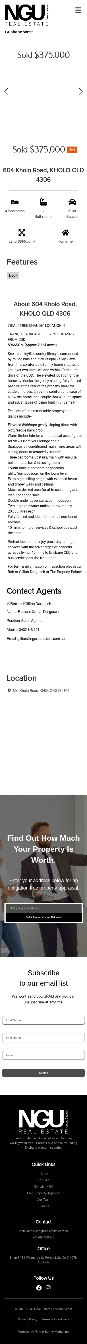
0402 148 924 (29, 630)
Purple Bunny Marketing (52, 1331)
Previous (6, 91)
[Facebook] (39, 1288)
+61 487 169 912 (43, 1237)
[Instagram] (48, 1288)
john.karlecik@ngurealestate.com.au (43, 1231)
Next (80, 91)
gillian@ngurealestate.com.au (41, 639)
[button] (78, 10)
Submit (43, 1073)
